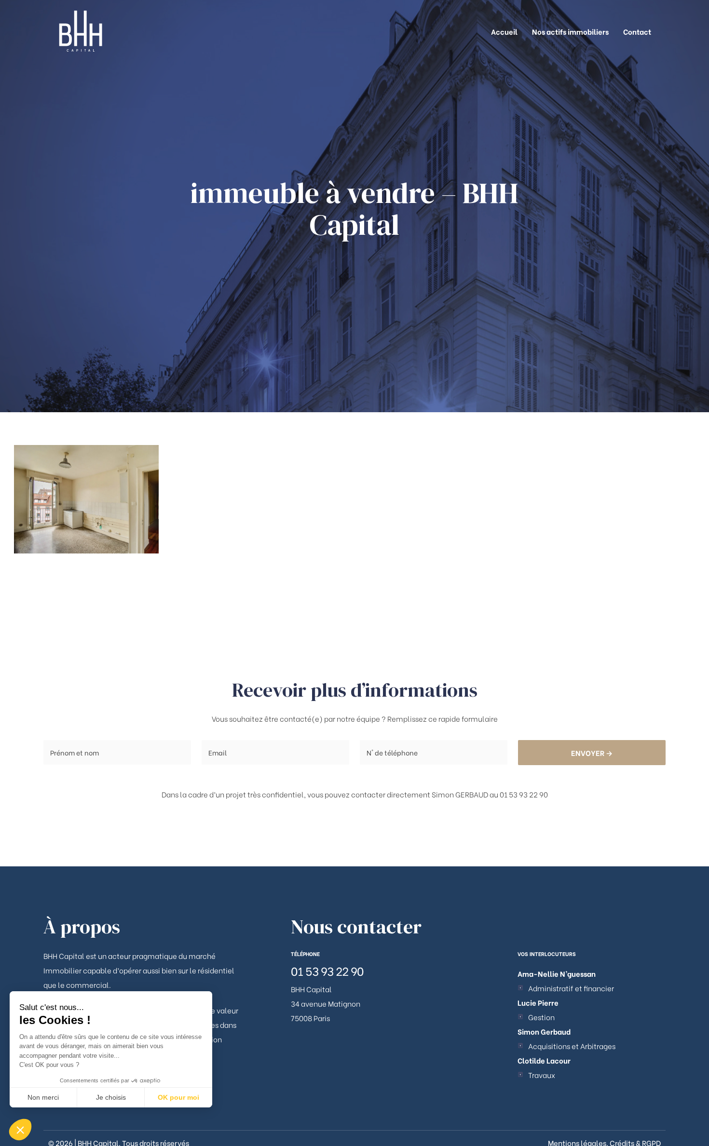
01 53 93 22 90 (327, 970)
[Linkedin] (520, 988)
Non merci (43, 1097)
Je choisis (111, 1097)
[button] (20, 1129)
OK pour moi (178, 1097)
